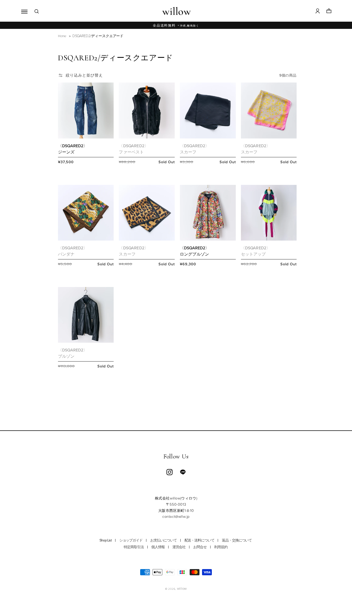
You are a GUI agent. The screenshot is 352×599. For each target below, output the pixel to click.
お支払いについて (163, 540)
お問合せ (200, 547)
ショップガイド (131, 540)
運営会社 (179, 547)
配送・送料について (199, 540)
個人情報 (158, 547)
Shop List (105, 540)
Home (62, 36)
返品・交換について (237, 540)
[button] (23, 11)
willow (182, 588)
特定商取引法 (134, 547)
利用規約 (221, 547)
